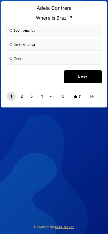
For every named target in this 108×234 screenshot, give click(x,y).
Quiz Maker (64, 227)
